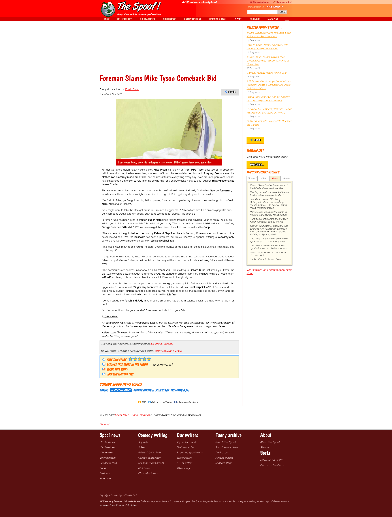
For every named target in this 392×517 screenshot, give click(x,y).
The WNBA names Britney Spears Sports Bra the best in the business (268, 247)
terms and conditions (111, 505)
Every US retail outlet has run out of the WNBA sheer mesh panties (269, 187)
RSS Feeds (144, 468)
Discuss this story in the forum (127, 364)
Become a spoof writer (190, 452)
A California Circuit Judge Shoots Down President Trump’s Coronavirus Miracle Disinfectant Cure (269, 85)
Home (106, 19)
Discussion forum (261, 2)
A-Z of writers (184, 462)
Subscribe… (257, 164)
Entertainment (107, 457)
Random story (223, 462)
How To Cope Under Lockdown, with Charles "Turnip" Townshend (267, 46)
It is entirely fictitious (161, 343)
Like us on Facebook (187, 402)
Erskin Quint (132, 89)
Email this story (117, 369)
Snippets (143, 442)
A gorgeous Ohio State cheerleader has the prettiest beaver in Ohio (268, 220)
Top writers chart (186, 442)
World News (107, 452)
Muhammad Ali (180, 390)
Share (231, 91)
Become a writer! (284, 2)
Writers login (184, 468)
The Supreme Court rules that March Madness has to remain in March (269, 194)
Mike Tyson (162, 390)
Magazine (105, 478)
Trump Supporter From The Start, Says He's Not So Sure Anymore (268, 34)
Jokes (141, 447)
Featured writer (185, 447)
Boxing (104, 390)
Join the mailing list (120, 374)
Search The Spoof (225, 442)
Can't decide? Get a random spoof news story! (269, 271)
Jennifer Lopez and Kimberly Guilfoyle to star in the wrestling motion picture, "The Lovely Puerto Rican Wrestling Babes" (268, 203)
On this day (221, 452)
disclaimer (132, 505)
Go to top (105, 424)
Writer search (184, 457)
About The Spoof (270, 442)
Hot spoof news (224, 457)
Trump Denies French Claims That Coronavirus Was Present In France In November (268, 61)
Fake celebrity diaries (150, 452)
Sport (103, 468)
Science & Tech (108, 462)
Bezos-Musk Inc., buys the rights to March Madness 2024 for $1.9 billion (268, 213)
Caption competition (149, 457)
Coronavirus (122, 390)
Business (105, 473)
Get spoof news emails (151, 462)
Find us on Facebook (272, 465)
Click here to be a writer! (168, 351)
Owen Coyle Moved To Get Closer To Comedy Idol (269, 254)
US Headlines (107, 442)
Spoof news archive (226, 447)
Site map (265, 447)
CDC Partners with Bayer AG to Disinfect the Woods (269, 123)
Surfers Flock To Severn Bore (265, 259)
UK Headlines (107, 447)
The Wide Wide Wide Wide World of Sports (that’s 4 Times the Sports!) (269, 240)
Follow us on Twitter (161, 402)
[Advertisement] (169, 51)
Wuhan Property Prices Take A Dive (266, 72)
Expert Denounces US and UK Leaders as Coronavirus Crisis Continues (268, 98)
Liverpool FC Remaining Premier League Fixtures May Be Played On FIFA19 (269, 111)
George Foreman (143, 390)
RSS (143, 402)
